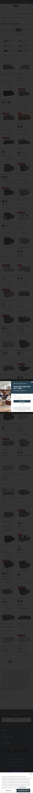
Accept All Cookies (23, 790)
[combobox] (15, 398)
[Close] (31, 774)
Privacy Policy (22, 787)
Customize (8, 790)
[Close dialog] (32, 382)
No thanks (22, 403)
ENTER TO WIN (22, 401)
